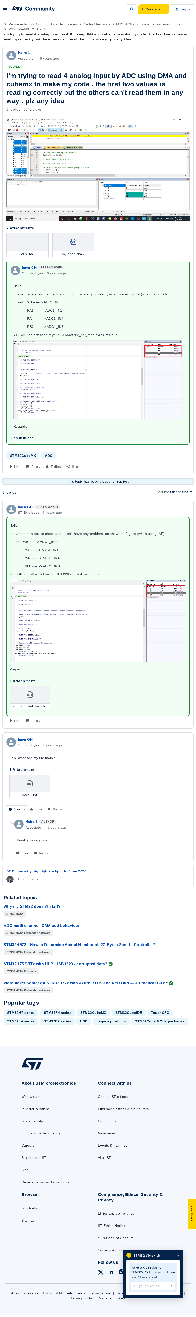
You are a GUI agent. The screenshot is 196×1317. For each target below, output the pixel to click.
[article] (98, 614)
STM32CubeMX (23, 456)
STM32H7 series (21, 1013)
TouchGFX (160, 1013)
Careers (28, 1145)
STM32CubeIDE (128, 1013)
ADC (48, 456)
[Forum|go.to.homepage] (33, 9)
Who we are (31, 1097)
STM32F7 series (57, 1021)
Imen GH (29, 267)
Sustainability (32, 1121)
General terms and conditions (45, 1182)
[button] (5, 10)
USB (83, 1021)
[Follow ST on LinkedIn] (111, 1272)
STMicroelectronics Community (29, 24)
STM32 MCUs (14, 913)
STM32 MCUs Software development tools (146, 24)
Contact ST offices (113, 1097)
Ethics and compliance (116, 1213)
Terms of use (100, 1293)
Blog (25, 1170)
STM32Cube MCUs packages (160, 1021)
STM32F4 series (57, 1013)
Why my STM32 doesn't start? (32, 906)
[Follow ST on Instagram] (121, 1272)
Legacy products (111, 1021)
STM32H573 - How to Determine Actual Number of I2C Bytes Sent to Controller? (80, 945)
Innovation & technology (41, 1133)
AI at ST (104, 1158)
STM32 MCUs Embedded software (28, 933)
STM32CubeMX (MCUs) (23, 29)
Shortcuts (29, 1208)
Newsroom (106, 1133)
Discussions (68, 24)
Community (107, 1121)
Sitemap (28, 1220)
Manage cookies (112, 1298)
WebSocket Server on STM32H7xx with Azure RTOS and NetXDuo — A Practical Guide (86, 983)
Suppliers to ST (34, 1158)
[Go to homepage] (37, 1069)
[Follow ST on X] (100, 1273)
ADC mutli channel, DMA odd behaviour (42, 926)
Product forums (94, 24)
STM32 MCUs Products (21, 971)
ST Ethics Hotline (112, 1226)
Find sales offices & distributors (123, 1109)
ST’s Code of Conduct (116, 1238)
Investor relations (36, 1109)
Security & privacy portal (117, 1250)
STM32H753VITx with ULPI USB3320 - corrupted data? (56, 964)
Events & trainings (112, 1145)
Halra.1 (24, 53)
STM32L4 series (21, 1021)
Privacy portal (82, 1298)
